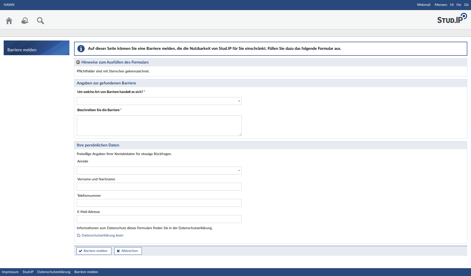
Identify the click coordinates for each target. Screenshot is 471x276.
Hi (452, 5)
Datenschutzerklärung (53, 272)
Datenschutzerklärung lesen (102, 235)
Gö (466, 5)
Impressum (10, 272)
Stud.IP (28, 272)
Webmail (423, 5)
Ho (459, 5)
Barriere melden (95, 251)
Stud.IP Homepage (452, 16)
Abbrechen (129, 251)
